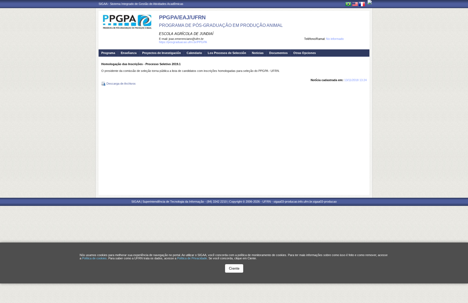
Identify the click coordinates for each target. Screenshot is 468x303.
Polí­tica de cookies (94, 258)
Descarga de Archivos (121, 83)
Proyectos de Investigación (161, 53)
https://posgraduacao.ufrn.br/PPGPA (183, 42)
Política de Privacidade (192, 258)
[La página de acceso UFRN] (370, 2)
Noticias (258, 53)
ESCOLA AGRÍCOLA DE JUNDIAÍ (186, 34)
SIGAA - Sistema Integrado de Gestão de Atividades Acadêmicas (141, 3)
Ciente (234, 268)
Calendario (194, 53)
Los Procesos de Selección (227, 53)
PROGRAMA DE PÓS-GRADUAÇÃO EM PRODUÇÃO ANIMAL (221, 25)
